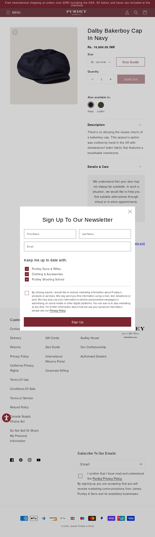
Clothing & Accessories (47, 274)
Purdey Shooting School (48, 279)
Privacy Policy (57, 310)
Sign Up (78, 322)
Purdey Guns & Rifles (46, 269)
